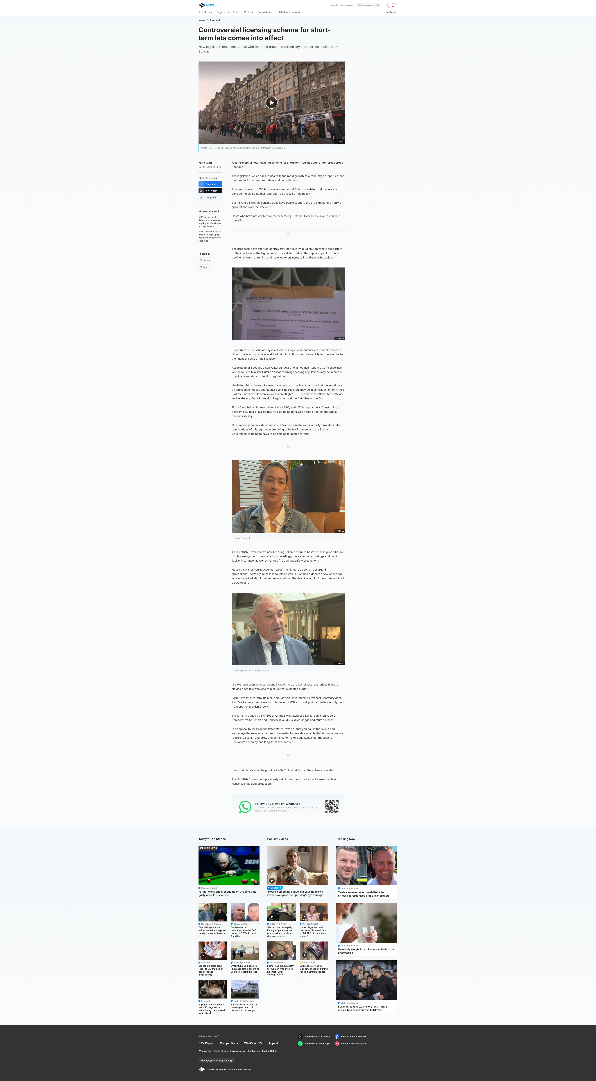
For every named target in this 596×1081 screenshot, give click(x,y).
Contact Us (254, 1051)
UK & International (289, 12)
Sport (236, 12)
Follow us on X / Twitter (317, 1036)
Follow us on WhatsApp (317, 1043)
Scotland (214, 20)
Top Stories (205, 12)
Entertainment (266, 12)
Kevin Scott (205, 162)
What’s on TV (253, 1043)
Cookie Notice (269, 1051)
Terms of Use (221, 1051)
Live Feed (390, 12)
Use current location (370, 5)
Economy (205, 260)
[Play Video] (272, 103)
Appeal (273, 1043)
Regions (221, 12)
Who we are (205, 1051)
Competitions (229, 1043)
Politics (248, 12)
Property (205, 267)
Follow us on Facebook (353, 1036)
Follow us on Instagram (354, 1043)
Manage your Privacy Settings (217, 1060)
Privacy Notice (238, 1051)
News (202, 20)
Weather (335, 5)
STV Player (206, 1043)
